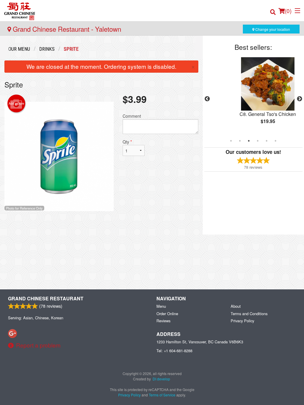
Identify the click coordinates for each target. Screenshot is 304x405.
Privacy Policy (242, 320)
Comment (132, 116)
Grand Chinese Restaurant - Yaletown (66, 29)
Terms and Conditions (249, 313)
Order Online (167, 313)
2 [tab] (240, 141)
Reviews (163, 320)
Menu (161, 306)
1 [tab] (231, 141)
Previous (207, 99)
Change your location (272, 29)
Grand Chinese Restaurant (45, 298)
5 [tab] (267, 141)
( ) (288, 11)
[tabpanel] (253, 95)
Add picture (16, 103)
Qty (127, 142)
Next (300, 99)
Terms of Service (162, 394)
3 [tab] (249, 141)
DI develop (161, 378)
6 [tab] (275, 141)
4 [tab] (258, 141)
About (236, 306)
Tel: (174, 350)
